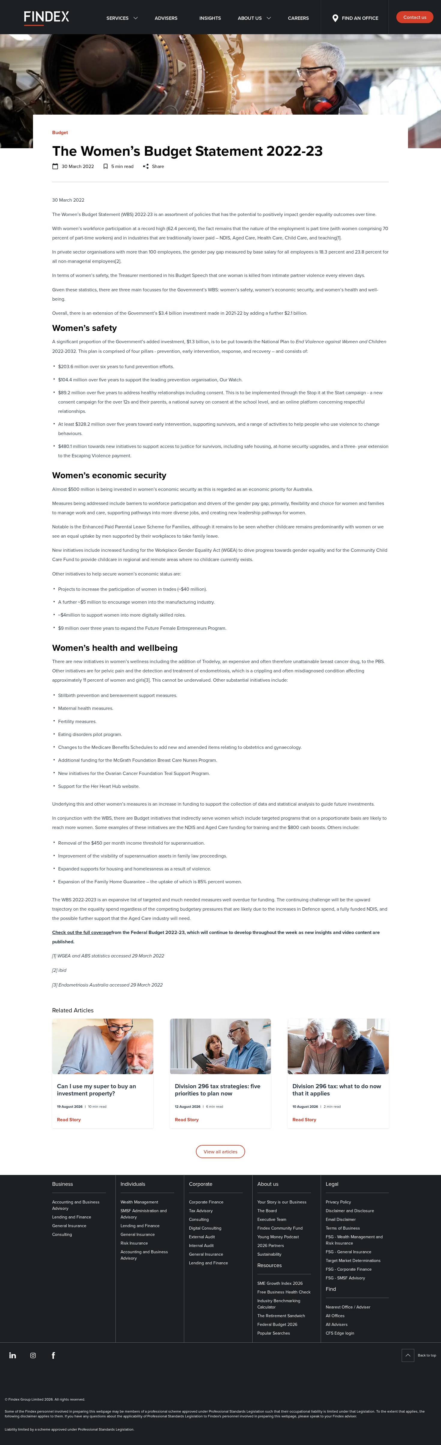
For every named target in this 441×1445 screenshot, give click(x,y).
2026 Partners (270, 1245)
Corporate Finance (206, 1202)
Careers (298, 18)
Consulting (62, 1234)
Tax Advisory (201, 1211)
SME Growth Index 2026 (280, 1283)
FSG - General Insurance (348, 1252)
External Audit (202, 1237)
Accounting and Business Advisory (76, 1205)
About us (250, 18)
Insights (210, 18)
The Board (267, 1211)
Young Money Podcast (278, 1237)
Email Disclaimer (341, 1219)
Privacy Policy (338, 1202)
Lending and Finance (71, 1217)
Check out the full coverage (81, 932)
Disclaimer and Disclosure (350, 1211)
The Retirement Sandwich (281, 1316)
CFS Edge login (340, 1333)
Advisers (166, 18)
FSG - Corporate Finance (349, 1269)
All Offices (335, 1316)
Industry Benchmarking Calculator (278, 1304)
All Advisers (337, 1324)
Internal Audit (201, 1245)
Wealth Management (139, 1202)
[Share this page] (145, 166)
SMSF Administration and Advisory (144, 1214)
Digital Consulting (205, 1228)
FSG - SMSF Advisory (345, 1278)
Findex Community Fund (280, 1228)
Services (117, 18)
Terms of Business (343, 1228)
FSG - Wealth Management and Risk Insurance (354, 1240)
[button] (102, 1073)
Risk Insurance (134, 1243)
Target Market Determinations (353, 1260)
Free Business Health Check (283, 1292)
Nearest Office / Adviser (348, 1307)
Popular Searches (273, 1333)
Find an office (360, 18)
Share (158, 166)
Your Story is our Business (282, 1202)
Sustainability (269, 1254)
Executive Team (271, 1219)
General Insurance (69, 1226)
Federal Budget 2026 (277, 1324)
